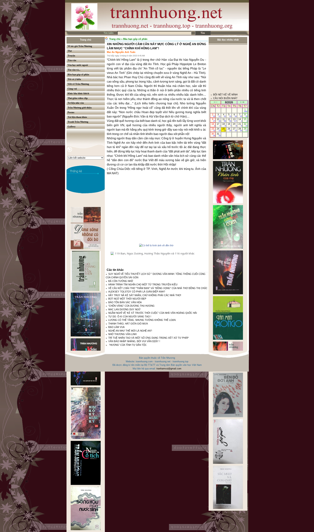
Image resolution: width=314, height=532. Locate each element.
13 (234, 120)
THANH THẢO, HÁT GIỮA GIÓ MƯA (128, 323)
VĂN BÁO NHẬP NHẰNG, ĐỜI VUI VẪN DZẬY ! (134, 341)
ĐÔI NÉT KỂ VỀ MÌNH (225, 69)
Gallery (72, 126)
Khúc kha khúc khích (78, 93)
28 (240, 129)
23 (213, 129)
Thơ (70, 50)
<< (215, 102)
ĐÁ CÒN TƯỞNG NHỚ (120, 281)
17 (218, 125)
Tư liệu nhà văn (76, 102)
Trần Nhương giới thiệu (80, 107)
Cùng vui (72, 88)
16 (213, 125)
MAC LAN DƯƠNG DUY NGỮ (124, 309)
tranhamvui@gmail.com (168, 368)
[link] (156, 211)
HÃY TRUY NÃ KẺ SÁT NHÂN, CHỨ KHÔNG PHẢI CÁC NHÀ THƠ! (144, 295)
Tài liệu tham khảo (77, 117)
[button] (112, 253)
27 (234, 129)
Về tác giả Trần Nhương (80, 46)
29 (245, 129)
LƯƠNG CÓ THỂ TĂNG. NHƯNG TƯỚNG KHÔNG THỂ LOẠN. (142, 320)
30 (213, 135)
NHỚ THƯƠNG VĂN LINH (122, 334)
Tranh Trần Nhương (78, 121)
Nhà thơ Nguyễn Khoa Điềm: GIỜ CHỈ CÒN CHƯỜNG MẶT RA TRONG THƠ (227, 84)
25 (224, 129)
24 (218, 129)
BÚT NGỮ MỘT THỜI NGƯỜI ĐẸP (127, 298)
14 (240, 120)
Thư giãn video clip (78, 98)
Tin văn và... (74, 69)
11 (224, 120)
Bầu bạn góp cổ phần (78, 74)
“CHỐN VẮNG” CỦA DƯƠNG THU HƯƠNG (131, 305)
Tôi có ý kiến (74, 79)
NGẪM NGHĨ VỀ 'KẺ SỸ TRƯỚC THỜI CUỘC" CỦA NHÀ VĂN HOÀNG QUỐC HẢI (152, 313)
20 (234, 125)
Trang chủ (85, 39)
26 (229, 129)
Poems (71, 112)
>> (243, 102)
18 (224, 125)
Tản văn (72, 60)
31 (218, 135)
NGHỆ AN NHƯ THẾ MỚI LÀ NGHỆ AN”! (130, 330)
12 (229, 120)
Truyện (71, 55)
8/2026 (229, 102)
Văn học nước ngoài (78, 65)
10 (218, 120)
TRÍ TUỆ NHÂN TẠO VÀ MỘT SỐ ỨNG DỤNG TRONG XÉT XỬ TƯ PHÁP (148, 337)
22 (245, 125)
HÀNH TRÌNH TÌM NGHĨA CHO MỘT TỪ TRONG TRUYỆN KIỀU (142, 284)
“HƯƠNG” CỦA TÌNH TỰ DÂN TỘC (127, 345)
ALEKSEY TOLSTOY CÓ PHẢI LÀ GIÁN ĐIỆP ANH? (136, 291)
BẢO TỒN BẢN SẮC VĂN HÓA (125, 302)
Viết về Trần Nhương (78, 84)
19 (229, 125)
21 (240, 125)
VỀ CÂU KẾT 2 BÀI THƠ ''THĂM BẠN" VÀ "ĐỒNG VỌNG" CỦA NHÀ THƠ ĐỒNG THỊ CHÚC (157, 288)
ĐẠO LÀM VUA (116, 327)
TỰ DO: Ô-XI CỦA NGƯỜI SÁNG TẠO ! (129, 316)
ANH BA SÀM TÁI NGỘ (225, 98)
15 (245, 120)
